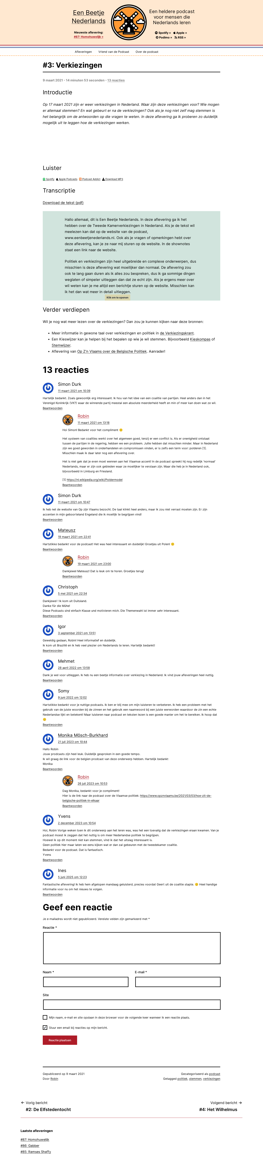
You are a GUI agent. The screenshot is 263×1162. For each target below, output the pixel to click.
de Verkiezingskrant (177, 333)
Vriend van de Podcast (113, 51)
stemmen (195, 1078)
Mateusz (67, 530)
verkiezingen (211, 1078)
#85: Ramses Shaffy (36, 1152)
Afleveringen (83, 51)
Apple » (181, 33)
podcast (214, 1074)
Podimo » (165, 37)
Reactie (50, 927)
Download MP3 (114, 179)
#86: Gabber (30, 1146)
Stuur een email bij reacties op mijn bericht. (78, 1027)
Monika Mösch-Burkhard (83, 735)
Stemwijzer (61, 345)
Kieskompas (200, 339)
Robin (83, 416)
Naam (48, 972)
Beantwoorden (52, 408)
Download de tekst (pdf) (63, 203)
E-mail (141, 972)
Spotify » (165, 33)
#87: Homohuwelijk (35, 1139)
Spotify (49, 179)
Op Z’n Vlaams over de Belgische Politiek (112, 351)
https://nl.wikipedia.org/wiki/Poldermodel (95, 479)
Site (46, 995)
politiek (182, 1078)
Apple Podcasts (67, 179)
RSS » (181, 37)
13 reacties (116, 80)
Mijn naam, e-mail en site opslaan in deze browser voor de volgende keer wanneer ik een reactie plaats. (119, 1017)
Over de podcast (147, 51)
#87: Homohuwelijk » (88, 36)
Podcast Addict (91, 179)
